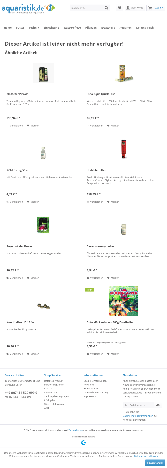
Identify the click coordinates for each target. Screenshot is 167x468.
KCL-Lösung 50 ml (18, 170)
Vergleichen (16, 125)
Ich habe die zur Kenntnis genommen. (140, 415)
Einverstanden (155, 462)
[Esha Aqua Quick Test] (123, 72)
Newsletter (89, 384)
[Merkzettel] (119, 8)
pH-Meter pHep (96, 170)
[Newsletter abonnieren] (158, 405)
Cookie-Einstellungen (95, 380)
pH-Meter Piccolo (17, 94)
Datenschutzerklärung (96, 392)
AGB (46, 408)
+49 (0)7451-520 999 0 (21, 393)
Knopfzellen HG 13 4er (21, 322)
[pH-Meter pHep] (123, 149)
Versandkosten (75, 429)
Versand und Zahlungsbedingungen (56, 394)
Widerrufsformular (54, 404)
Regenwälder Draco (19, 246)
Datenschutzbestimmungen (138, 415)
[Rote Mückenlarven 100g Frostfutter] (123, 301)
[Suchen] (106, 8)
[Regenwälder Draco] (43, 225)
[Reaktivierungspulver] (123, 225)
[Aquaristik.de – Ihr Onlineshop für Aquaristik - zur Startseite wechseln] (28, 10)
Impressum (90, 396)
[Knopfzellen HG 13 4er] (43, 301)
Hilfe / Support (91, 388)
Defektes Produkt (53, 380)
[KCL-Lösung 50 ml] (43, 149)
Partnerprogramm (54, 384)
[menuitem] (90, 8)
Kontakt (48, 388)
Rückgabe (49, 400)
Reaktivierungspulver (101, 246)
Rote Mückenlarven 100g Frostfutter (110, 322)
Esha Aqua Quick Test (101, 94)
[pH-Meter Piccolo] (43, 72)
